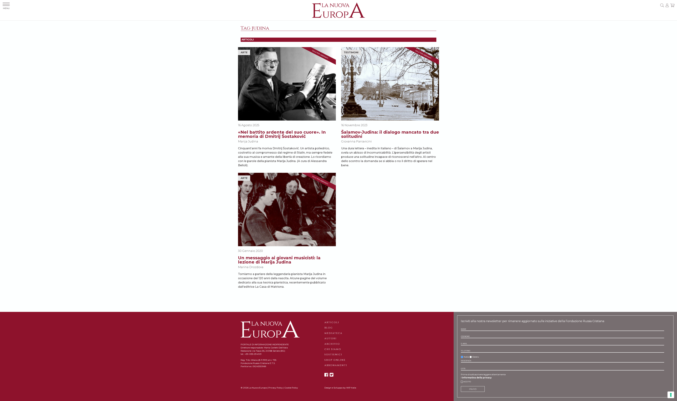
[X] (331, 374)
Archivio (332, 344)
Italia (466, 356)
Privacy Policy (275, 387)
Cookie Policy (291, 387)
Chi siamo (332, 349)
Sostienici (333, 354)
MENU (6, 8)
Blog (328, 327)
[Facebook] (326, 374)
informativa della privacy (477, 377)
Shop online (335, 360)
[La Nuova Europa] (338, 10)
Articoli (331, 322)
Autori (330, 338)
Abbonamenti (335, 365)
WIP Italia (351, 387)
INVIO (473, 389)
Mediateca (333, 333)
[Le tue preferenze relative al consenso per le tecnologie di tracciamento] (670, 394)
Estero (475, 356)
